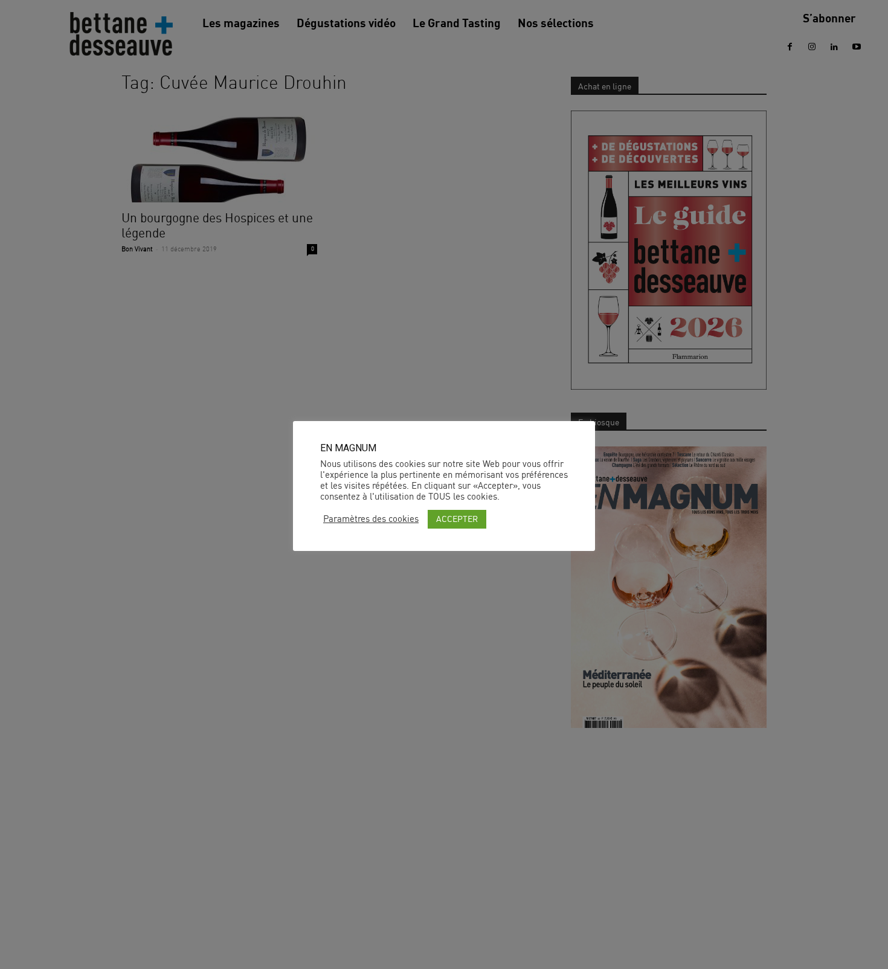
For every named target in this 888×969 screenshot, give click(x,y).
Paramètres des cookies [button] (371, 518)
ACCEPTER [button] (457, 518)
